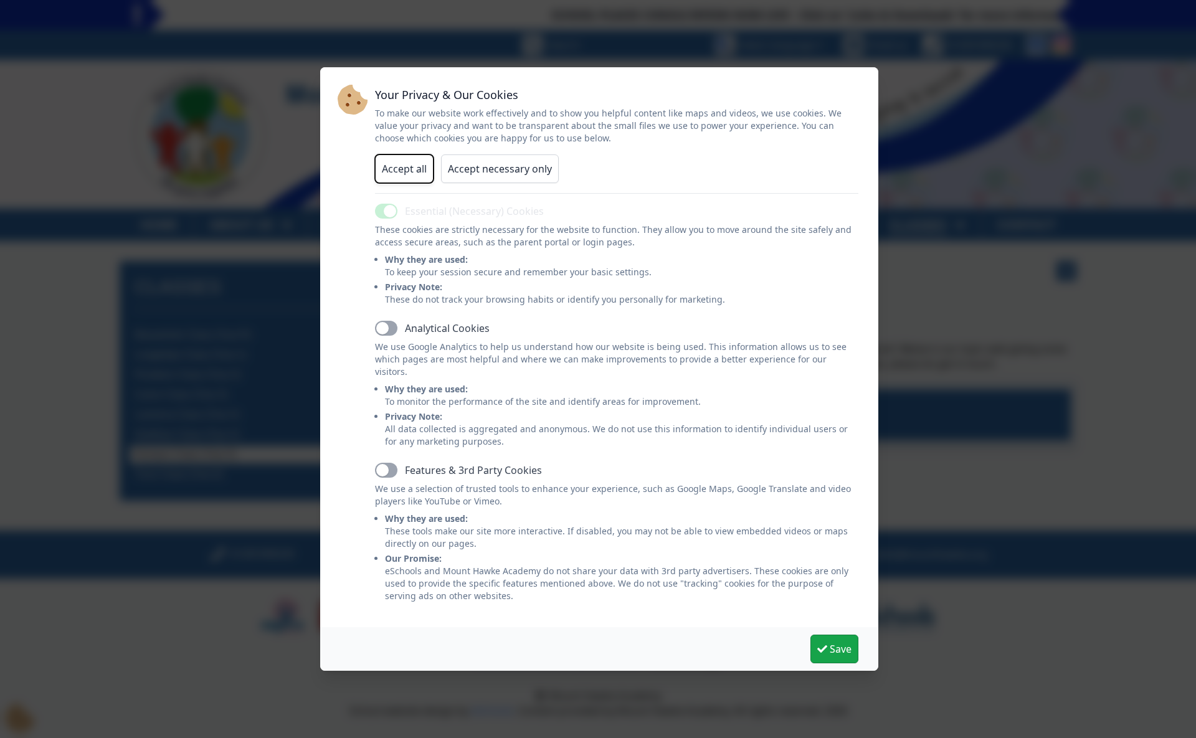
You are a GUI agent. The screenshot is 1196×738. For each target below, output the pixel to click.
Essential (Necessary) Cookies (474, 211)
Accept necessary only (500, 169)
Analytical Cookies (447, 328)
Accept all (404, 169)
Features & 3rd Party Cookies (473, 470)
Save (839, 649)
